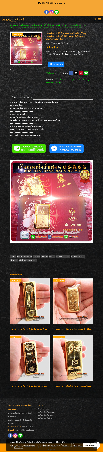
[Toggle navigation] (99, 19)
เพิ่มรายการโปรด (54, 73)
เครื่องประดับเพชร (46, 412)
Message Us (58, 64)
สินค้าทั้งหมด (43, 409)
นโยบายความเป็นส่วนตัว (59, 445)
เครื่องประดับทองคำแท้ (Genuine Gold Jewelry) (72, 80)
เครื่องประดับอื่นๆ (45, 418)
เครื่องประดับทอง (45, 415)
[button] (94, 19)
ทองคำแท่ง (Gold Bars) (54, 82)
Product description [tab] (21, 96)
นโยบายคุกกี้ (18, 447)
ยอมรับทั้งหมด (90, 445)
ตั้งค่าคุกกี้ (76, 445)
